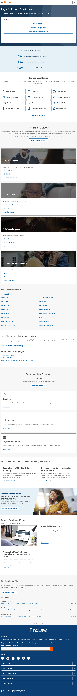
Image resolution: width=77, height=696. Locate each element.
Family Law (10, 194)
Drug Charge (8, 239)
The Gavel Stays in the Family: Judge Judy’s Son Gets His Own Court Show (21, 616)
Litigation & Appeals (8, 321)
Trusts (6, 277)
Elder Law (5, 309)
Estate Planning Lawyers (16, 263)
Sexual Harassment (45, 309)
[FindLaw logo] (9, 2)
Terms (2, 692)
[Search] (74, 2)
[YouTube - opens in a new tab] (7, 658)
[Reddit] (23, 658)
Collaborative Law (9, 212)
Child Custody (8, 204)
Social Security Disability (47, 313)
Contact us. (66, 639)
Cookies (22, 692)
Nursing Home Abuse (46, 297)
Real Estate (42, 301)
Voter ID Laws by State (8, 355)
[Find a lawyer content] (74, 668)
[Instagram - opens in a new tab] (18, 658)
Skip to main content (38, 2)
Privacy (8, 692)
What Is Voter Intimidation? (10, 358)
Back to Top (39, 623)
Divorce (6, 208)
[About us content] (74, 663)
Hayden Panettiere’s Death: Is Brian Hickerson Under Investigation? (20, 603)
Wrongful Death (44, 321)
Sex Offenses (43, 305)
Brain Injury (8, 174)
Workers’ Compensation (11, 178)
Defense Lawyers (12, 229)
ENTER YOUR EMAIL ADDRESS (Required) (11, 646)
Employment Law (7, 313)
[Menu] (2, 2)
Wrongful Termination (46, 325)
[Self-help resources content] (74, 673)
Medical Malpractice (8, 325)
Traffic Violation (9, 242)
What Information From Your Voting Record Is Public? (17, 360)
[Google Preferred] (28, 658)
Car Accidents (8, 170)
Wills (5, 273)
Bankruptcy (6, 297)
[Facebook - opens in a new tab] (2, 658)
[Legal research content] (74, 678)
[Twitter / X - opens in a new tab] (13, 658)
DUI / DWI (7, 246)
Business (5, 301)
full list (7, 294)
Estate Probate (9, 281)
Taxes (41, 317)
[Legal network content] (74, 683)
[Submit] (51, 649)
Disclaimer (15, 692)
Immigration (6, 317)
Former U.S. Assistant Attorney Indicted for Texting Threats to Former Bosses (23, 610)
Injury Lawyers (11, 160)
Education (5, 305)
